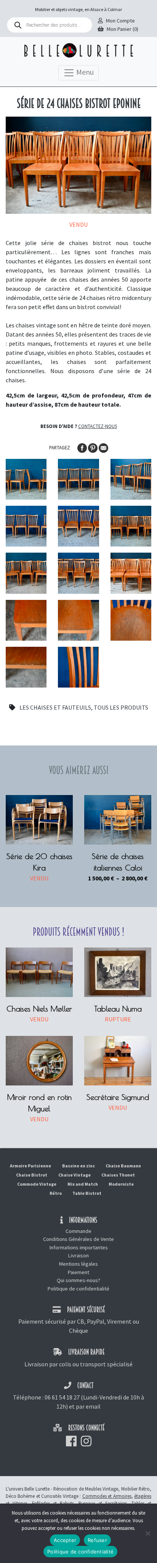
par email (88, 1406)
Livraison (78, 1255)
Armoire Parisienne (30, 1166)
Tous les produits (121, 707)
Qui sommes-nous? (78, 1280)
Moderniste (121, 1184)
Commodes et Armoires (106, 1496)
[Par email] (103, 447)
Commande (78, 1231)
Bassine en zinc (78, 1166)
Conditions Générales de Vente (78, 1239)
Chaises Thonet (118, 1175)
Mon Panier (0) (122, 29)
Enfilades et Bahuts (53, 1503)
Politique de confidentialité (78, 1288)
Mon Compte (120, 20)
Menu (84, 71)
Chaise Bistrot (31, 1175)
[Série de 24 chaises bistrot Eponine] (26, 479)
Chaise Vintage (74, 1175)
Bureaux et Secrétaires (102, 1503)
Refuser (97, 1540)
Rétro (56, 1193)
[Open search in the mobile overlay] (49, 25)
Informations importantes (79, 1247)
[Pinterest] (93, 447)
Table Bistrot (86, 1193)
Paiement (78, 1272)
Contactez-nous (97, 426)
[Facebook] (82, 447)
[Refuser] (147, 1533)
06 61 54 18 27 (62, 1397)
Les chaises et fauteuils (55, 707)
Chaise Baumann (123, 1166)
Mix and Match (82, 1184)
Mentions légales (78, 1263)
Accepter (65, 1540)
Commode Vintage (36, 1184)
